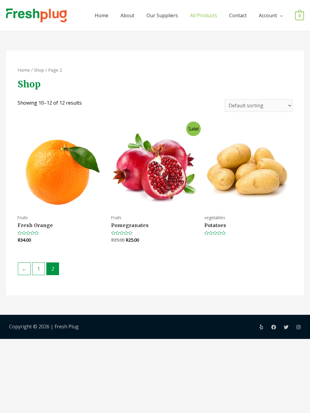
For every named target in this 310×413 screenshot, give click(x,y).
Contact (238, 15)
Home (101, 15)
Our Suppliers (162, 15)
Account (268, 15)
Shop (39, 70)
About (127, 15)
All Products (203, 15)
